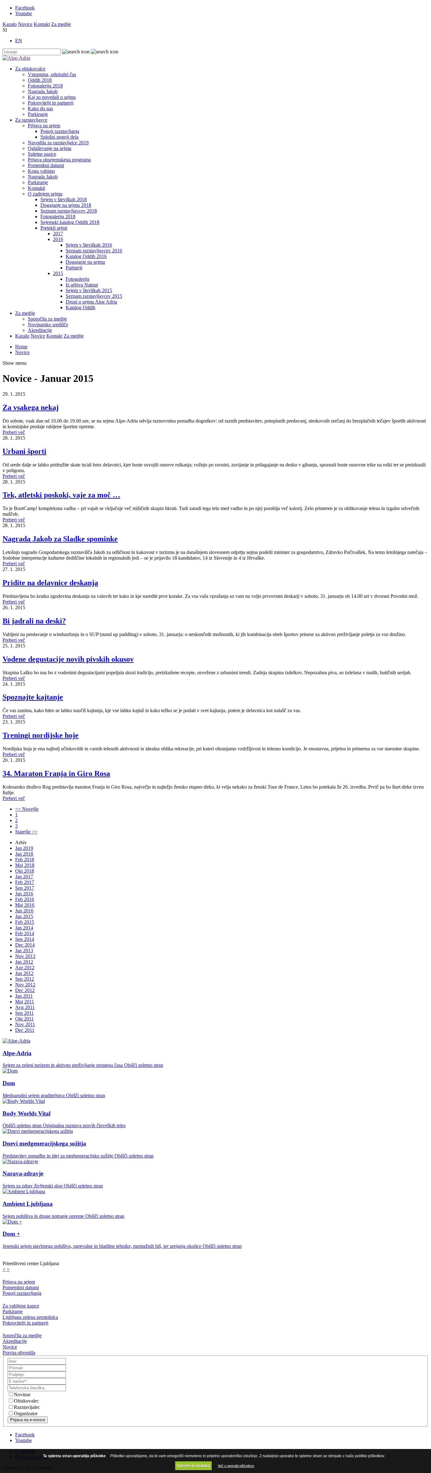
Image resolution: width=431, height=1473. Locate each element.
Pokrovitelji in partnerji (51, 102)
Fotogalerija (77, 279)
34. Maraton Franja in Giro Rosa (56, 773)
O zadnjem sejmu (45, 193)
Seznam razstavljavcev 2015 (94, 296)
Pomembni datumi (46, 165)
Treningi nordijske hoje (41, 735)
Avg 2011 (25, 1007)
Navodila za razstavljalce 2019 (58, 142)
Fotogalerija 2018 (45, 85)
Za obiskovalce (30, 68)
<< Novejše (26, 809)
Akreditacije (40, 330)
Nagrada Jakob (43, 91)
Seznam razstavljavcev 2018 (68, 210)
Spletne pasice (42, 154)
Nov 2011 (25, 1024)
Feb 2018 (24, 859)
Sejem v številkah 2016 (89, 245)
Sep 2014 (24, 939)
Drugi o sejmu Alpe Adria (91, 301)
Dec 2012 (25, 990)
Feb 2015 (24, 922)
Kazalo (10, 24)
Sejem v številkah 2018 (63, 199)
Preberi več (14, 432)
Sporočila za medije (47, 319)
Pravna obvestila (19, 1352)
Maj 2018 (24, 865)
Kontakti (36, 188)
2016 (58, 239)
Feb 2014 (24, 933)
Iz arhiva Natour (82, 284)
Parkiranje (38, 114)
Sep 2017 (24, 888)
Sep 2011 (24, 1013)
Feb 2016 (24, 899)
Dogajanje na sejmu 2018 (65, 205)
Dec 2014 (25, 944)
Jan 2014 (24, 927)
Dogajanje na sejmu (85, 262)
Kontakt (42, 24)
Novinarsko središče (48, 324)
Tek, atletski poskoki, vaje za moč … (61, 495)
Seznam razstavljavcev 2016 (94, 250)
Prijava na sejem (44, 125)
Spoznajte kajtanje (33, 697)
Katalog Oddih (80, 307)
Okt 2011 (24, 1018)
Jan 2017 (24, 876)
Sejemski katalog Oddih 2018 (69, 222)
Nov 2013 (25, 956)
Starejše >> (26, 831)
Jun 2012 (24, 973)
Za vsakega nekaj (31, 407)
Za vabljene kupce (21, 1305)
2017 (58, 233)
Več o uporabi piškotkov (236, 1466)
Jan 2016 (24, 893)
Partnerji (74, 267)
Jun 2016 (24, 910)
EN (18, 40)
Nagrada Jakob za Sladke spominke (60, 539)
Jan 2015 (24, 916)
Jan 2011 (24, 996)
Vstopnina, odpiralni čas (52, 74)
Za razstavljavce (31, 120)
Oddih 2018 (40, 80)
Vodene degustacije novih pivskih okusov (68, 659)
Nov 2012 (25, 984)
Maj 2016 (24, 905)
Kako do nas (40, 108)
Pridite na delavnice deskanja (50, 583)
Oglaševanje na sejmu (49, 148)
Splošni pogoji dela (59, 137)
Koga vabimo (41, 171)
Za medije (61, 24)
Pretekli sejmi (53, 228)
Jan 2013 (24, 950)
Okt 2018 (24, 871)
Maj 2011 (24, 1001)
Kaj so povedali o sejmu (52, 97)
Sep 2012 (24, 979)
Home (21, 346)
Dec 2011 (24, 1030)
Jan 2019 (24, 848)
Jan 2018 (24, 854)
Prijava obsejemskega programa (59, 159)
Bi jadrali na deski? (34, 621)
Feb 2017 (24, 882)
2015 (58, 273)
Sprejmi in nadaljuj (193, 1466)
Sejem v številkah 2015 (89, 290)
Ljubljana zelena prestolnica (30, 1317)
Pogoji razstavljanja (59, 131)
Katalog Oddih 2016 (86, 256)
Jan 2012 (24, 962)
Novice (25, 24)
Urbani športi (24, 451)
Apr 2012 (24, 967)
